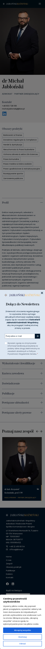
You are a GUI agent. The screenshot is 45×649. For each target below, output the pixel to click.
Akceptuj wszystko (22, 630)
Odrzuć (22, 643)
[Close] (42, 292)
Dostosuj (22, 637)
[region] (22, 622)
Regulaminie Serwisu (27, 354)
